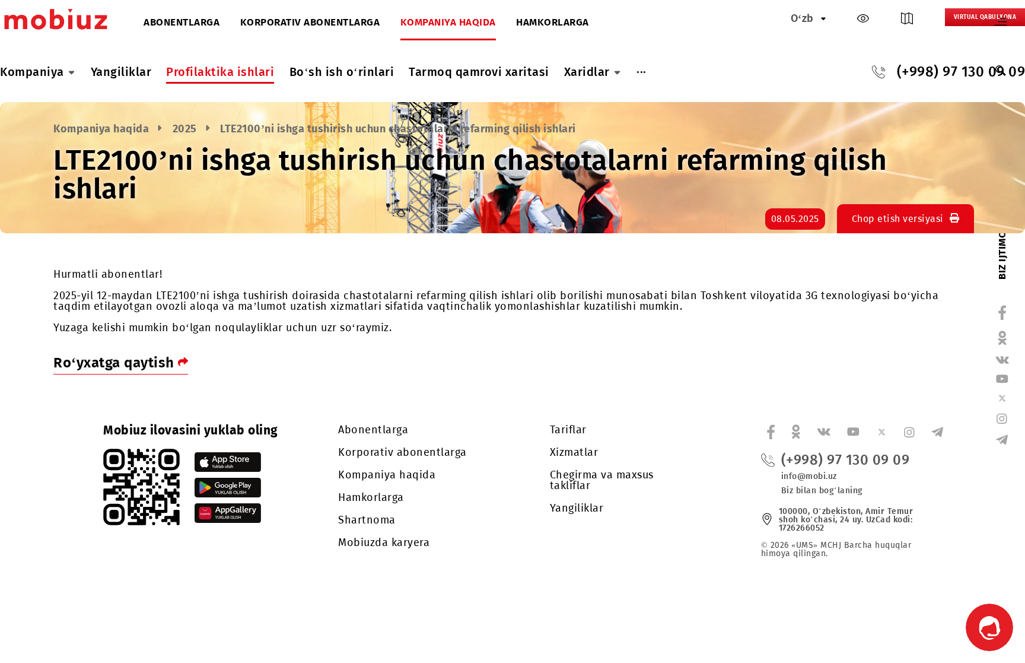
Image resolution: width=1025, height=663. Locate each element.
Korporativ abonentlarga (310, 22)
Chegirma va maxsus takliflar (602, 480)
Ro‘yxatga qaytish (115, 362)
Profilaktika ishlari (220, 72)
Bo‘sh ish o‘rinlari (341, 72)
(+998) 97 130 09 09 (845, 460)
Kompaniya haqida (448, 22)
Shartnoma (367, 519)
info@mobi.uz (809, 476)
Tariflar (568, 429)
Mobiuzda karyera (383, 542)
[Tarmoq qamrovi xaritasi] (907, 21)
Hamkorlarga (552, 22)
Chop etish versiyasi (898, 218)
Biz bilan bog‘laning (822, 491)
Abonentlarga (181, 22)
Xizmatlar (574, 452)
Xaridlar (587, 72)
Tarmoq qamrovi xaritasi (479, 72)
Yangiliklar (121, 72)
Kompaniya (32, 72)
